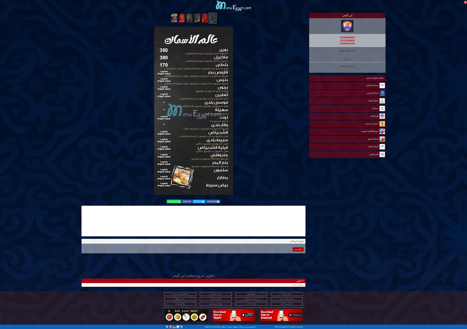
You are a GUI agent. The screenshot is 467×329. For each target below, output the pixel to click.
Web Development (282, 327)
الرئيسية (252, 327)
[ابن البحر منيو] (212, 18)
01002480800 (347, 37)
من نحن (246, 327)
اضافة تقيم (298, 249)
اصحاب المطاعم (226, 327)
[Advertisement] (370, 195)
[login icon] (465, 2)
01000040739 (347, 43)
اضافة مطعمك (238, 327)
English (207, 327)
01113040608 (347, 40)
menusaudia (215, 327)
